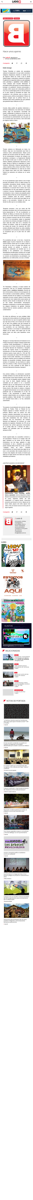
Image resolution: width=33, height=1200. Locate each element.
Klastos (9, 626)
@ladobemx (14, 57)
